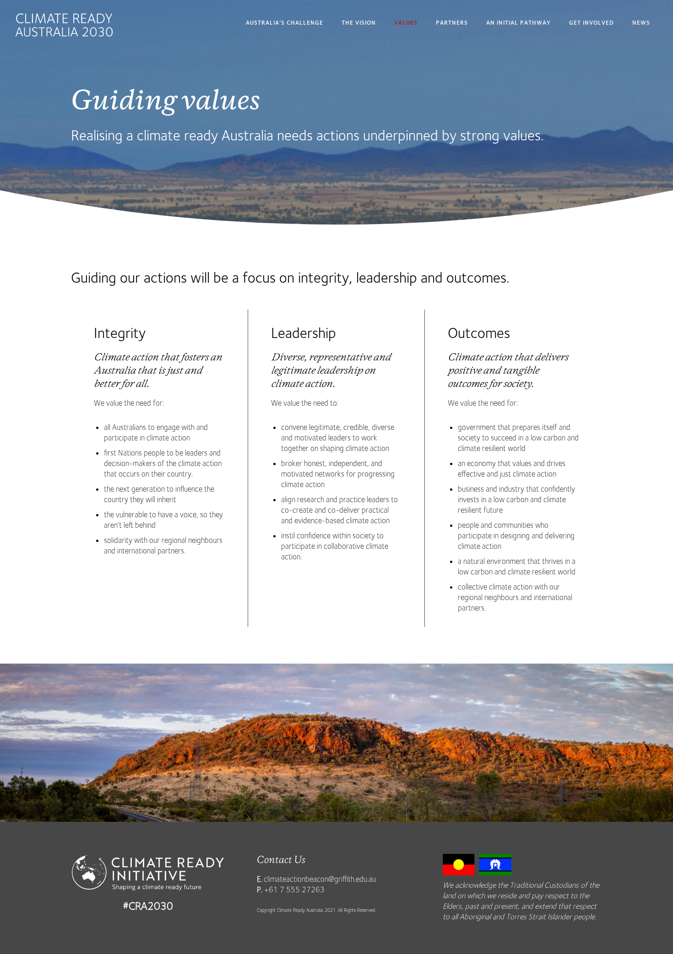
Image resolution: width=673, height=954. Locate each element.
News (641, 22)
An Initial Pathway (518, 22)
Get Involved (591, 22)
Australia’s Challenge (284, 22)
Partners (452, 22)
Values (406, 22)
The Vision (359, 22)
